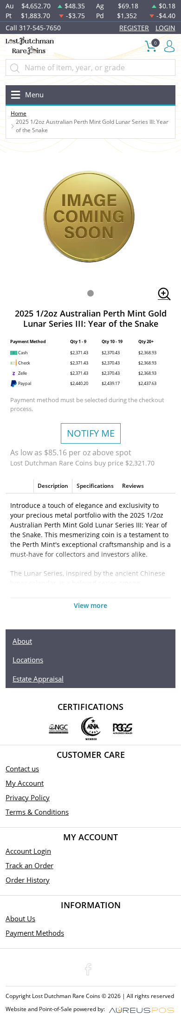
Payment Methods (35, 933)
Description (53, 486)
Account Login (28, 851)
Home (18, 113)
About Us (20, 918)
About (22, 641)
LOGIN (165, 27)
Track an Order (29, 865)
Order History (28, 879)
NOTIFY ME (91, 433)
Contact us (22, 768)
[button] (90, 293)
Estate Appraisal (38, 678)
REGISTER (134, 27)
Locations (28, 659)
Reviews (133, 486)
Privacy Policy (28, 797)
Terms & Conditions (37, 812)
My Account (25, 783)
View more (90, 605)
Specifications (95, 486)
